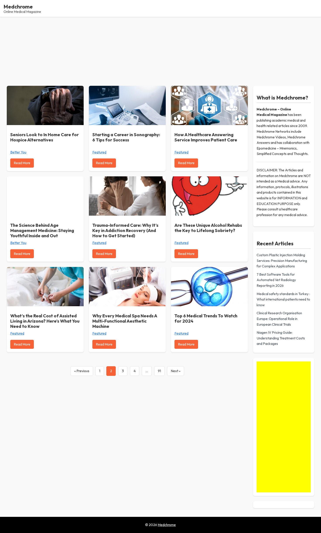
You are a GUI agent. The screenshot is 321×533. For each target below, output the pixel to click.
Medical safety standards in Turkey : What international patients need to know (283, 299)
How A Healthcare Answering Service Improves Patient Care (205, 137)
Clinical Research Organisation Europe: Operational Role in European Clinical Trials (279, 318)
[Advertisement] (160, 49)
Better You (18, 152)
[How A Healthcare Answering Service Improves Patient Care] (209, 105)
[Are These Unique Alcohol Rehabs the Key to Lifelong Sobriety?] (209, 196)
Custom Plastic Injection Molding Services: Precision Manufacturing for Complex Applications (282, 260)
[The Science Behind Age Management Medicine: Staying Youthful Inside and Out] (45, 196)
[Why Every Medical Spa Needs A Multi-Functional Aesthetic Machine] (127, 286)
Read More (22, 163)
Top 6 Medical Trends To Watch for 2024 (205, 318)
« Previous (81, 371)
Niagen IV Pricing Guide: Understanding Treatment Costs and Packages (281, 338)
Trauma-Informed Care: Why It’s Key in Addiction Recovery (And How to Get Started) (125, 230)
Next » (175, 371)
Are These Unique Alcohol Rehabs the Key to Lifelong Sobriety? (208, 227)
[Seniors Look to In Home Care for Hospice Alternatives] (45, 105)
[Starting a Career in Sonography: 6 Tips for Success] (127, 105)
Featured (99, 152)
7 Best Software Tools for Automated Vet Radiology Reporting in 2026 (276, 280)
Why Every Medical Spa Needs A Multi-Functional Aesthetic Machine (124, 321)
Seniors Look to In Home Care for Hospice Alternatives (44, 137)
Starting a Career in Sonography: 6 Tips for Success (126, 137)
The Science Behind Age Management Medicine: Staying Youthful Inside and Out (42, 230)
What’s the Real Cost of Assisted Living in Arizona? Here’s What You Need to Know (44, 321)
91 (159, 371)
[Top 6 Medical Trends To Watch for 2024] (209, 286)
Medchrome (18, 6)
